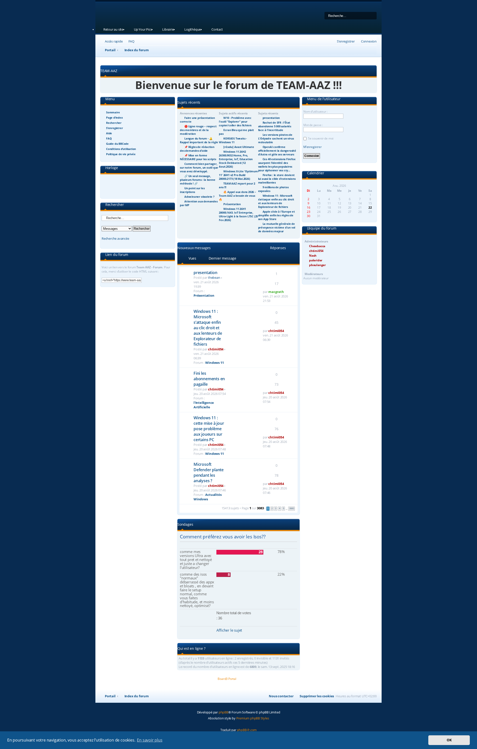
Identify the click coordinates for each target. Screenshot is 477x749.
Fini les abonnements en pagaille (209, 379)
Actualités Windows (207, 496)
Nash (313, 255)
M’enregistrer (312, 147)
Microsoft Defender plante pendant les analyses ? (209, 472)
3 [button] (275, 508)
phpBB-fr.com (247, 730)
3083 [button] (291, 508)
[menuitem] (129, 41)
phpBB (223, 712)
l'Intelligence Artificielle (204, 404)
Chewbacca (317, 246)
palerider (315, 260)
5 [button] (283, 508)
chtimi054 (215, 349)
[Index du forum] (163, 13)
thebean (214, 277)
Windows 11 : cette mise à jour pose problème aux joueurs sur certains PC (209, 428)
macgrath (276, 291)
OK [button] (449, 740)
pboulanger (317, 265)
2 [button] (272, 508)
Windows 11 (214, 362)
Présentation (204, 295)
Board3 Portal (227, 679)
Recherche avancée (115, 238)
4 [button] (279, 508)
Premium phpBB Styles (252, 718)
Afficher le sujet (229, 630)
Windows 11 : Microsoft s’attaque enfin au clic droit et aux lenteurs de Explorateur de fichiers (208, 328)
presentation (205, 272)
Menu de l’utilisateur (323, 99)
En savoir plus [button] (149, 740)
